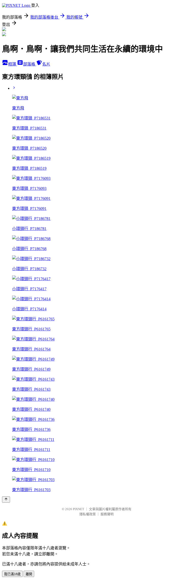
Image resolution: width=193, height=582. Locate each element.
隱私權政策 (87, 514)
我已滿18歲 (12, 574)
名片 (46, 64)
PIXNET (78, 509)
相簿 (12, 64)
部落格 (29, 64)
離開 (29, 574)
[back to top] (6, 499)
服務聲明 (107, 514)
